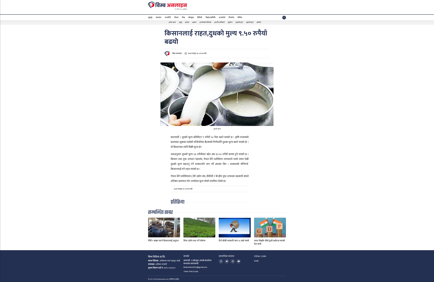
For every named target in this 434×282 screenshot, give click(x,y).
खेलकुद (191, 17)
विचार (176, 17)
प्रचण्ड (187, 22)
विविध (240, 17)
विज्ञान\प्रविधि (210, 17)
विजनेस (231, 17)
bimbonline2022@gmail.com (195, 267)
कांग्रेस (259, 22)
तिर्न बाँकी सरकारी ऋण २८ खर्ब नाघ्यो (234, 241)
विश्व (183, 17)
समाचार (158, 17)
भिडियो (199, 17)
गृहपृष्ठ (150, 17)
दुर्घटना (230, 22)
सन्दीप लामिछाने (220, 22)
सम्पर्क (256, 261)
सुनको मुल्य (239, 22)
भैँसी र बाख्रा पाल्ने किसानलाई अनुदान (163, 241)
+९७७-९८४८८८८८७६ (190, 271)
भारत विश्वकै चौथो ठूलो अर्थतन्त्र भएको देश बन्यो (269, 242)
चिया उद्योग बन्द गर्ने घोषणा (194, 241)
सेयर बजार (173, 22)
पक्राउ (194, 22)
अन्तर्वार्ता (222, 17)
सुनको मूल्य (250, 22)
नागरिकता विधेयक (205, 22)
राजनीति (168, 17)
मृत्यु (181, 22)
